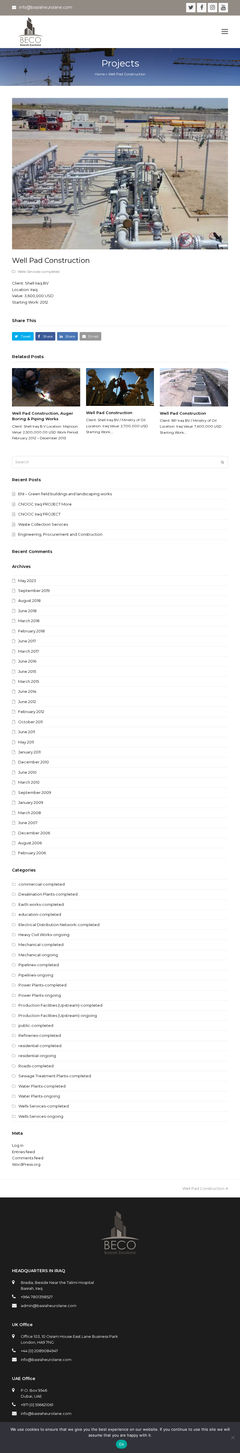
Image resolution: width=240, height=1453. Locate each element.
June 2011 (26, 731)
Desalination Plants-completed (48, 894)
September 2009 (34, 792)
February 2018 (31, 631)
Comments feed (27, 1158)
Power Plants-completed (42, 985)
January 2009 (30, 802)
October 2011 (30, 721)
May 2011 (26, 742)
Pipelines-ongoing (35, 975)
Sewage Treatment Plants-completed (54, 1075)
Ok (121, 1444)
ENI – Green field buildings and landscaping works (65, 493)
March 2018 (29, 620)
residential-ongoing (37, 1055)
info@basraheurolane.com (46, 1359)
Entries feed (23, 1151)
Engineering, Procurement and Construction (60, 534)
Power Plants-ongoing (39, 995)
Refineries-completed (39, 1035)
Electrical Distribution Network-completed (59, 924)
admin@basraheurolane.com (48, 1305)
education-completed (39, 914)
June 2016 (27, 661)
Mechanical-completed (41, 944)
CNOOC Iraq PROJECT (39, 514)
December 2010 (33, 762)
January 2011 (29, 752)
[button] (225, 31)
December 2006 (34, 833)
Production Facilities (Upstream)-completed (60, 1005)
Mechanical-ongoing (38, 954)
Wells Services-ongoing (40, 1116)
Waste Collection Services (43, 524)
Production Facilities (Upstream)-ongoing (57, 1015)
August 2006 (30, 843)
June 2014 (27, 691)
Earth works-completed (41, 904)
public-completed (35, 1025)
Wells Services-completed (38, 271)
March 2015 (28, 681)
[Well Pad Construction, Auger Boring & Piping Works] (46, 387)
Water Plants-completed (42, 1086)
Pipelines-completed (38, 964)
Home (100, 74)
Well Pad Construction (109, 412)
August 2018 (29, 600)
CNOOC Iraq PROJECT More (45, 504)
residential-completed (39, 1045)
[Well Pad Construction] (120, 387)
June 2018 (27, 610)
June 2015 (27, 671)
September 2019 (34, 590)
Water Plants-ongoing (39, 1096)
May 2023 (27, 580)
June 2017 (27, 641)
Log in (17, 1145)
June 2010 (27, 772)
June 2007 (27, 822)
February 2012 (31, 711)
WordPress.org (26, 1164)
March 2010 (29, 782)
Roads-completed (36, 1066)
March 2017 (28, 651)
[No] (233, 1437)
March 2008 (29, 812)
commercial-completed (41, 884)
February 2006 (32, 852)
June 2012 (27, 701)
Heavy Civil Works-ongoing (43, 934)
